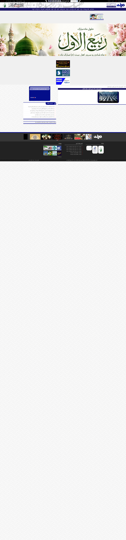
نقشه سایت (2, 1)
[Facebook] (58, 1)
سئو (33, 160)
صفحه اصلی (92, 9)
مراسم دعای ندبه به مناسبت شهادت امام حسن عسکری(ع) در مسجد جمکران (42, 112)
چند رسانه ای (37, 9)
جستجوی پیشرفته (19, 1)
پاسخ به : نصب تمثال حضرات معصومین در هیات (73, 146)
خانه (125, 87)
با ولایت (81, 9)
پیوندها (14, 1)
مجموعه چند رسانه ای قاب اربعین (39, 99)
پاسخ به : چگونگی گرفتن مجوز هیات (75, 152)
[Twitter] (57, 1)
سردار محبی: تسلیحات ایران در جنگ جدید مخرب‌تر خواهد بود (44, 114)
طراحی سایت (37, 160)
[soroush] (50, 1)
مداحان (58, 9)
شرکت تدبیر (30, 160)
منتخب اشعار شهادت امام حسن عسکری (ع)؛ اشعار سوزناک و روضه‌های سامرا (42, 110)
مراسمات (67, 9)
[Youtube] (55, 1)
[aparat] (52, 1)
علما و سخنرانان (62, 9)
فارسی (116, 1)
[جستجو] (77, 1)
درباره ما (124, 1)
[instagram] (53, 1)
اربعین (78, 9)
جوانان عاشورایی (47, 9)
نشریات (33, 9)
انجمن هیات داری (8, 1)
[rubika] (48, 1)
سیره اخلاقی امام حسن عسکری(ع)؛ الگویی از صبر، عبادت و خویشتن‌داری (43, 108)
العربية (113, 1)
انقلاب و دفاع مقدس (72, 9)
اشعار (55, 9)
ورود (24, 1)
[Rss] (60, 1)
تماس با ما (120, 1)
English (109, 1)
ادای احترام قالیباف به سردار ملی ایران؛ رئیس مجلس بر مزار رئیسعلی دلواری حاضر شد (41, 106)
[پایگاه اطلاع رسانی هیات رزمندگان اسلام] (115, 5)
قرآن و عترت (42, 9)
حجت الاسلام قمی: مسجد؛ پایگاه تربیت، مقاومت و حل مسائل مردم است (43, 117)
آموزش (52, 9)
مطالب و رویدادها (86, 9)
